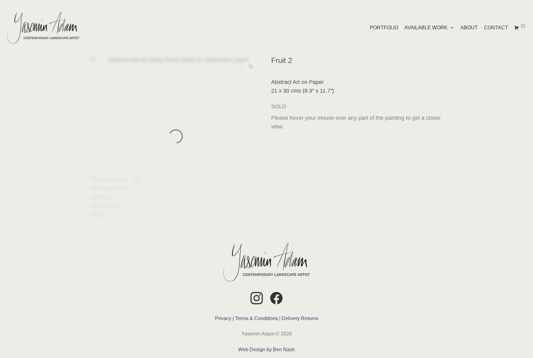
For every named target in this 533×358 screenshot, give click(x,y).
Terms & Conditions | (257, 318)
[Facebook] (276, 299)
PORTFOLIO (384, 27)
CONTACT (496, 27)
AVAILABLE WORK (426, 27)
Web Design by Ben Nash (266, 349)
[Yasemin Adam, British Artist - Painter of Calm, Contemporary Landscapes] (43, 28)
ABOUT (469, 27)
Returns (309, 318)
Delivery (291, 318)
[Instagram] (256, 299)
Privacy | (224, 318)
